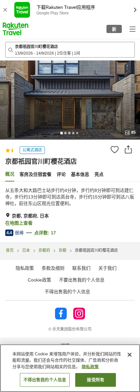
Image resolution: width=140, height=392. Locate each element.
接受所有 (95, 379)
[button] (15, 28)
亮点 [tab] (99, 174)
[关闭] (129, 355)
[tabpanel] (70, 212)
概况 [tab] (9, 174)
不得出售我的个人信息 (67, 291)
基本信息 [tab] (80, 174)
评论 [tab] (61, 174)
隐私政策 (90, 366)
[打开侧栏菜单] (132, 29)
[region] (70, 368)
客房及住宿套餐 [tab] (35, 174)
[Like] (114, 149)
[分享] (128, 149)
